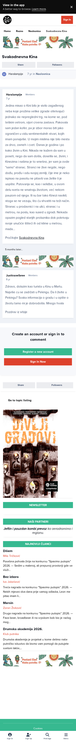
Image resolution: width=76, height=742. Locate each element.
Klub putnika (11, 634)
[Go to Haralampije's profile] (4, 74)
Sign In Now (38, 361)
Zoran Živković (12, 608)
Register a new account (38, 351)
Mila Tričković (11, 556)
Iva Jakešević (11, 582)
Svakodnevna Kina (31, 238)
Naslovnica (43, 74)
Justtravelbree (15, 275)
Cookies (38, 728)
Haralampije (16, 74)
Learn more (8, 7)
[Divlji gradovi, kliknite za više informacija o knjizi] (30, 411)
